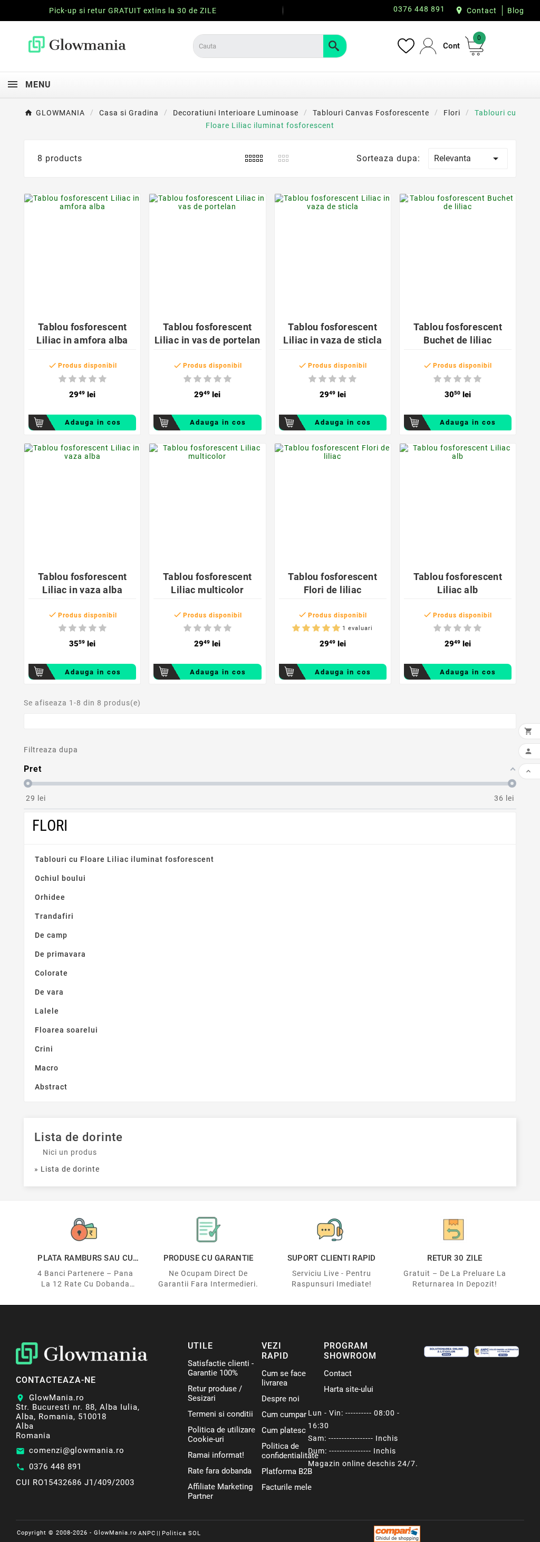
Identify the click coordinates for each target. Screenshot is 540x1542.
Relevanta (468, 158)
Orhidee (50, 897)
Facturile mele (287, 1487)
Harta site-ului (348, 1389)
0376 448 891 (55, 1466)
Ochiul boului (60, 878)
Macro (47, 1068)
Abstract (51, 1087)
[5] (103, 379)
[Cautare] (334, 46)
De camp (51, 935)
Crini (44, 1049)
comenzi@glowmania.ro (76, 1450)
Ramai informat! (216, 1455)
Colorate (51, 973)
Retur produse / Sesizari (215, 1393)
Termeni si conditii (220, 1414)
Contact (482, 10)
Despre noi (281, 1398)
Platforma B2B (287, 1471)
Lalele (47, 1011)
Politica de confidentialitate (290, 1450)
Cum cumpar (284, 1414)
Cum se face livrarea (284, 1378)
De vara (49, 992)
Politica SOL (181, 1533)
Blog (515, 10)
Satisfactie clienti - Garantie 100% (221, 1368)
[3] (82, 379)
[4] (93, 379)
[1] (62, 379)
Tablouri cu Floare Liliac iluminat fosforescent (124, 859)
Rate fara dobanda (220, 1471)
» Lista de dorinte (67, 1169)
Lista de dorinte (78, 1137)
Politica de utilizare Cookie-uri (221, 1434)
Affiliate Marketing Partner (220, 1491)
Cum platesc (284, 1430)
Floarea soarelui (66, 1030)
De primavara (60, 954)
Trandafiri (54, 916)
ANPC (147, 1533)
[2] (72, 379)
